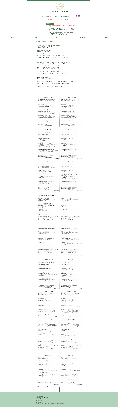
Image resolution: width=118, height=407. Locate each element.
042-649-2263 (66, 16)
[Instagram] (76, 16)
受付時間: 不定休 (39, 398)
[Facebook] (79, 16)
